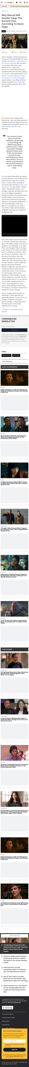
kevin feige (16, 355)
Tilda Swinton (6, 355)
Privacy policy (5, 1021)
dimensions (6, 69)
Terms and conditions (8, 1014)
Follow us (16, 52)
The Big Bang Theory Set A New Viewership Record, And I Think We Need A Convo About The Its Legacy (15, 948)
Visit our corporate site (14, 1002)
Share (5, 52)
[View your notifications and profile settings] (16, 2)
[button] (2, 2)
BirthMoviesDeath (11, 126)
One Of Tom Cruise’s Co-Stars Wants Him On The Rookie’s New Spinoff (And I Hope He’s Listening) (15, 979)
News (3, 31)
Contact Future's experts (8, 1017)
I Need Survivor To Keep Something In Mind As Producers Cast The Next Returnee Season (14, 969)
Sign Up (14, 1049)
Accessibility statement (8, 1028)
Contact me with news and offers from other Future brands (14, 1045)
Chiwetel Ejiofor (19, 297)
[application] (14, 224)
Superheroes (5, 11)
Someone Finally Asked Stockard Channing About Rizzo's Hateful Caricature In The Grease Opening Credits (15, 959)
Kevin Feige (18, 82)
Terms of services (21, 334)
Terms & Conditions (9, 1056)
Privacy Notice (22, 336)
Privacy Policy (16, 1055)
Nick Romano (11, 31)
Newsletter (24, 52)
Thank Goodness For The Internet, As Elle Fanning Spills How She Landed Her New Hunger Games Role (15, 989)
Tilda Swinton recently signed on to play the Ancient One (14, 76)
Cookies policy (6, 1024)
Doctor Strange (18, 78)
